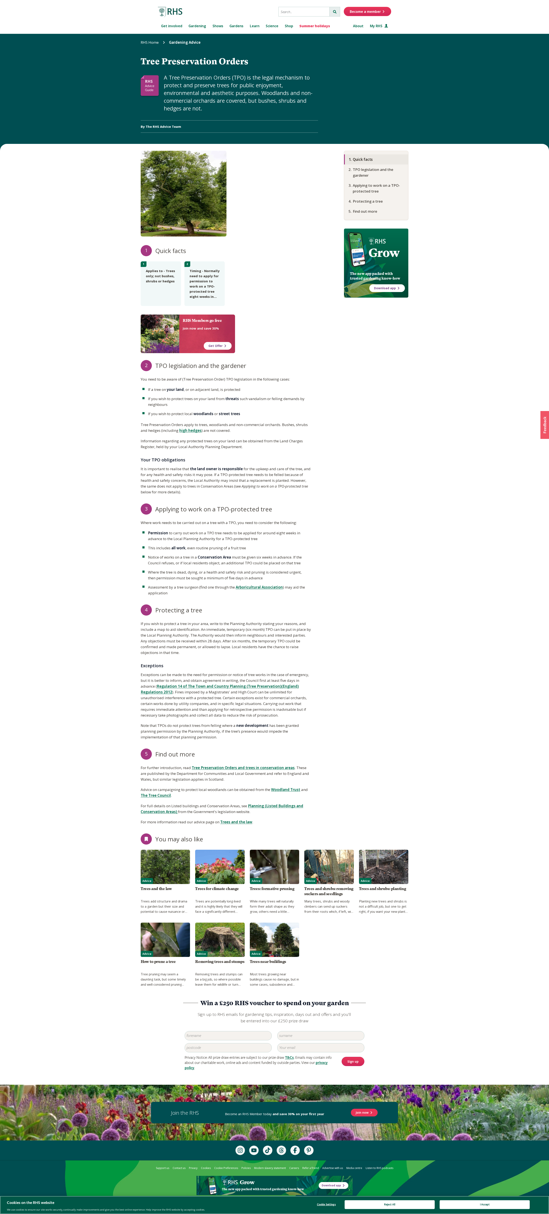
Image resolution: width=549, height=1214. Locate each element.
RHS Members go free (202, 320)
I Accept (485, 1204)
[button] (544, 425)
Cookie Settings (326, 1204)
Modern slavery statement (270, 1168)
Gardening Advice (185, 42)
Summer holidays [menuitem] (314, 26)
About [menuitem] (358, 26)
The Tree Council (156, 795)
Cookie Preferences (226, 1168)
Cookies (206, 1168)
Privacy (193, 1168)
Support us (162, 1168)
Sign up (353, 1062)
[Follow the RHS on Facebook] (295, 1150)
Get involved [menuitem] (171, 26)
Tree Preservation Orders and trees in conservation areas (243, 767)
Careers (294, 1168)
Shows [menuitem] (218, 26)
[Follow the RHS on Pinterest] (309, 1150)
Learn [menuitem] (254, 26)
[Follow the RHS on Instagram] (240, 1150)
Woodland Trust (285, 789)
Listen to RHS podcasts (379, 1168)
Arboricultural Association (259, 587)
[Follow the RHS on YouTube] (254, 1150)
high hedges (190, 430)
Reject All (389, 1204)
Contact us (179, 1168)
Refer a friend (310, 1168)
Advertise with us (332, 1168)
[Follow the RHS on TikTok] (267, 1150)
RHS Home (150, 42)
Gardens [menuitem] (236, 26)
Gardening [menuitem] (197, 26)
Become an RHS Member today (274, 1114)
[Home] (170, 12)
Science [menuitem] (272, 26)
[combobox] (304, 11)
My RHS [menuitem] (376, 26)
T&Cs (289, 1057)
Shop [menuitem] (289, 26)
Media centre (354, 1168)
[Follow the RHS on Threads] (281, 1150)
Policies (246, 1168)
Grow (384, 253)
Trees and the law (236, 821)
